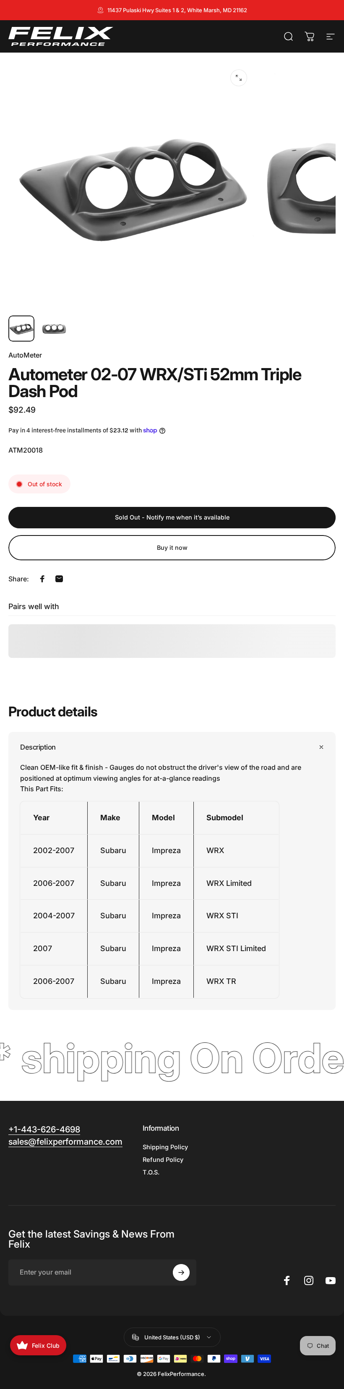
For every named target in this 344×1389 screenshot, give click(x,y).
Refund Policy (163, 1160)
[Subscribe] (181, 1272)
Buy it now (172, 547)
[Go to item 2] (54, 328)
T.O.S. (151, 1172)
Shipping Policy (165, 1147)
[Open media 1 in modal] (238, 77)
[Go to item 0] (21, 328)
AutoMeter (25, 355)
